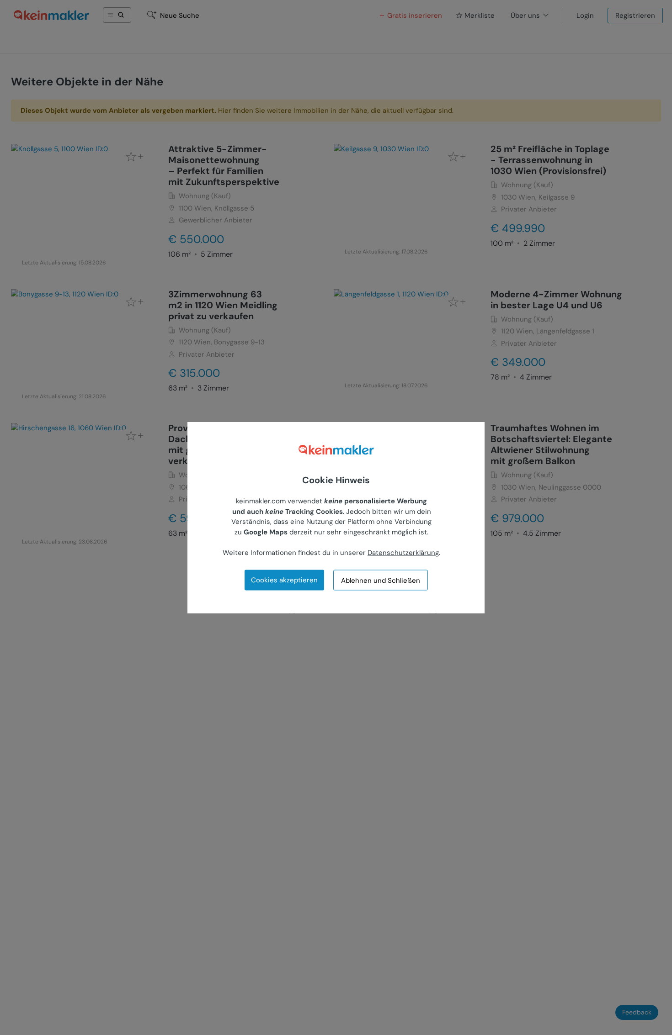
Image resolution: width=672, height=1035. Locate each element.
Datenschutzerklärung (403, 552)
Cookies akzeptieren (284, 580)
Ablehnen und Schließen (380, 580)
